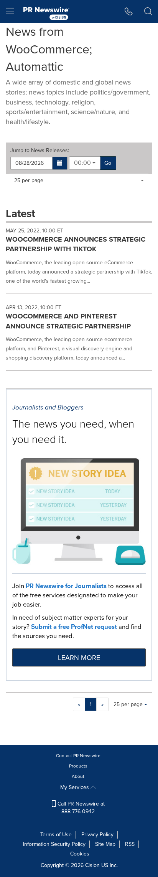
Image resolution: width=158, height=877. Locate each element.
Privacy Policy (97, 835)
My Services (75, 787)
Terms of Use (56, 835)
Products (78, 766)
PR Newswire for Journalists (66, 586)
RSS (130, 844)
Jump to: (39, 150)
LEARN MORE (79, 658)
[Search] (148, 11)
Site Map (105, 844)
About (78, 776)
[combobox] (84, 163)
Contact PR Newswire (78, 755)
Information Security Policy (54, 844)
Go (107, 163)
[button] (60, 163)
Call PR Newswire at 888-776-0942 (80, 808)
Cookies (79, 854)
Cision (92, 865)
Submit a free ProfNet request (74, 627)
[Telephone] (128, 11)
